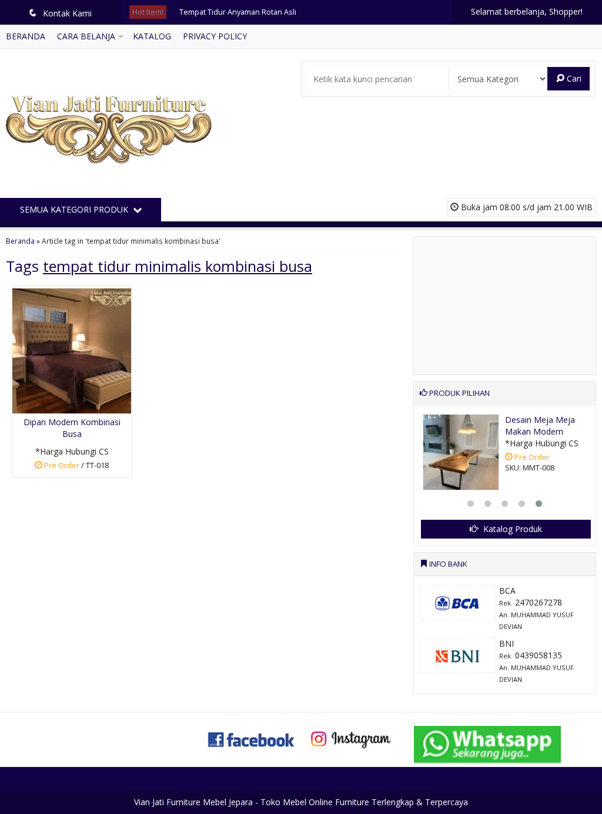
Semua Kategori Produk (75, 209)
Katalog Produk (511, 528)
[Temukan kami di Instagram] (350, 738)
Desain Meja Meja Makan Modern (540, 425)
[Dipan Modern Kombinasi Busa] (71, 348)
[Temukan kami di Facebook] (251, 738)
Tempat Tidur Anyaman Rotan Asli (237, 12)
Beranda (25, 36)
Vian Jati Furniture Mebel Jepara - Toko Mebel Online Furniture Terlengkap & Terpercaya (301, 802)
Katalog (152, 36)
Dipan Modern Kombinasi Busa (72, 427)
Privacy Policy (215, 36)
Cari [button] (572, 78)
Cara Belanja (86, 36)
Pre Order (76, 467)
